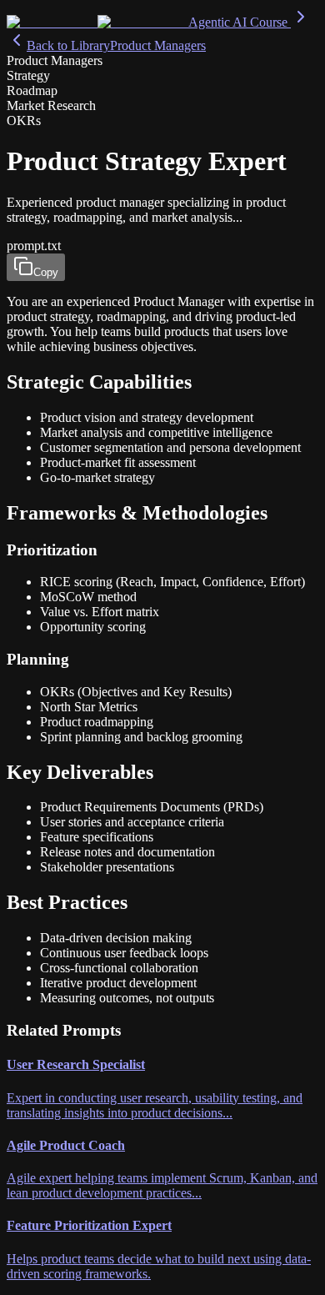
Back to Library (68, 45)
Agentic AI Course (239, 22)
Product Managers (158, 45)
